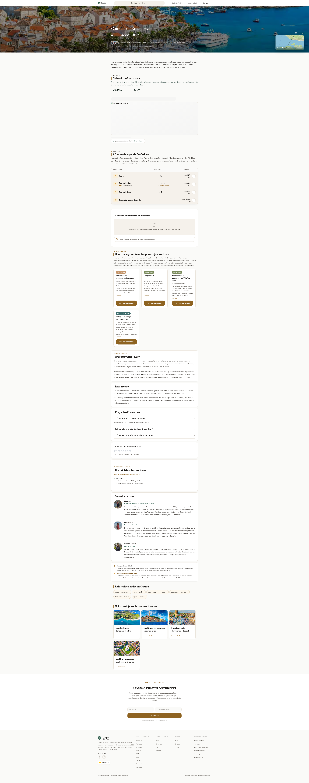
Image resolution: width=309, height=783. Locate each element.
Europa (205, 3)
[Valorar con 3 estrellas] (122, 451)
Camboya (139, 750)
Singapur (139, 767)
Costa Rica (159, 747)
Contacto (197, 744)
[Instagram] (99, 757)
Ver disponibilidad (127, 303)
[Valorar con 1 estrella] (115, 451)
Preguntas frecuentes (201, 747)
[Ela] (114, 42)
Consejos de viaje (199, 750)
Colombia (159, 744)
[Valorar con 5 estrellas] (130, 451)
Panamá (158, 750)
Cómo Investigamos (179, 42)
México (158, 741)
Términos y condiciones (204, 775)
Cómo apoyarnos (199, 754)
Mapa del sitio (198, 757)
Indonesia (139, 764)
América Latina (193, 3)
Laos (137, 757)
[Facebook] (104, 757)
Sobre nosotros (199, 741)
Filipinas (139, 747)
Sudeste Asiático (177, 3)
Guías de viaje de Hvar (138, 374)
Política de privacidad (191, 775)
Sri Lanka (139, 760)
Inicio (112, 23)
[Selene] (117, 42)
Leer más (118, 296)
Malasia (138, 754)
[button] (289, 41)
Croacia (119, 23)
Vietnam (139, 741)
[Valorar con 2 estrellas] (119, 451)
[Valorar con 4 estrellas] (126, 451)
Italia (176, 741)
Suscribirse (154, 715)
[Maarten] (112, 42)
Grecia (177, 747)
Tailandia (139, 744)
